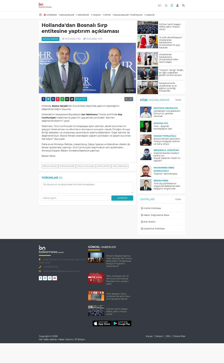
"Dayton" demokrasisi (165, 173)
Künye (149, 336)
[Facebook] (40, 278)
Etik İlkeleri (149, 221)
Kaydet (82, 99)
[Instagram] (50, 278)
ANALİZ (150, 15)
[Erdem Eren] (147, 184)
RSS (168, 336)
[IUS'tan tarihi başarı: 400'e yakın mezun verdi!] (147, 27)
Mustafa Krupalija (166, 108)
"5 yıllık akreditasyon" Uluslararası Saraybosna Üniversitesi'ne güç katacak (170, 42)
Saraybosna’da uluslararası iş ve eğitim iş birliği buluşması (168, 87)
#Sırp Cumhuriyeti (85, 166)
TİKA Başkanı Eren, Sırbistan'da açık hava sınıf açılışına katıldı (118, 296)
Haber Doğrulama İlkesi (156, 215)
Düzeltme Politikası (154, 228)
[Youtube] (54, 278)
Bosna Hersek (50, 39)
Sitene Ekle (179, 336)
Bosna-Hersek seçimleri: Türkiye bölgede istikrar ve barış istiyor (167, 141)
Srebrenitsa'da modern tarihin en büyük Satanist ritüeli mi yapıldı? (167, 157)
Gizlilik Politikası (152, 208)
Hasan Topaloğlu (165, 136)
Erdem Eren (161, 180)
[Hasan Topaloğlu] (147, 140)
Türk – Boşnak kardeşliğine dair (163, 127)
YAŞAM (97, 15)
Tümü (178, 100)
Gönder (122, 198)
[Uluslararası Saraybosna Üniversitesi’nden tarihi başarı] (147, 58)
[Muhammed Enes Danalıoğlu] (147, 171)
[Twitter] (45, 278)
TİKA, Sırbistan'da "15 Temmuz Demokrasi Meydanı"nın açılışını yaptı (117, 280)
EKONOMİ (83, 15)
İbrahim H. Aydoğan (166, 150)
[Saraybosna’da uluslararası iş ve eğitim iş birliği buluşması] (147, 87)
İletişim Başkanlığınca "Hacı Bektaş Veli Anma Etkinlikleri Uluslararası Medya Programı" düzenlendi (119, 260)
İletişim (159, 336)
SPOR (107, 15)
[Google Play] (121, 323)
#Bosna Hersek (50, 166)
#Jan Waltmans (120, 166)
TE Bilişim (80, 339)
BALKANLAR (67, 15)
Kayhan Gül (161, 123)
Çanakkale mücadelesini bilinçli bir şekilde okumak (167, 114)
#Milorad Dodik (67, 166)
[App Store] (102, 323)
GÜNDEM (51, 15)
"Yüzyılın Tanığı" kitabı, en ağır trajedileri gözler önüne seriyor (171, 73)
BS (160, 5)
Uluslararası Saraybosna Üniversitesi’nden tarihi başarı (168, 58)
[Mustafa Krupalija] (147, 112)
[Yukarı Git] (216, 355)
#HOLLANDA (103, 166)
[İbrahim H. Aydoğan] (147, 154)
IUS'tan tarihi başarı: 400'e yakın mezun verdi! (170, 27)
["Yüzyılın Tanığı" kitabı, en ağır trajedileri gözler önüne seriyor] (147, 73)
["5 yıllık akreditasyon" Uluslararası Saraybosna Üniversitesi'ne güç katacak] (147, 41)
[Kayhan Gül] (147, 126)
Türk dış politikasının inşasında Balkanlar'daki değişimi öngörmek (167, 186)
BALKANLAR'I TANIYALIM (128, 15)
